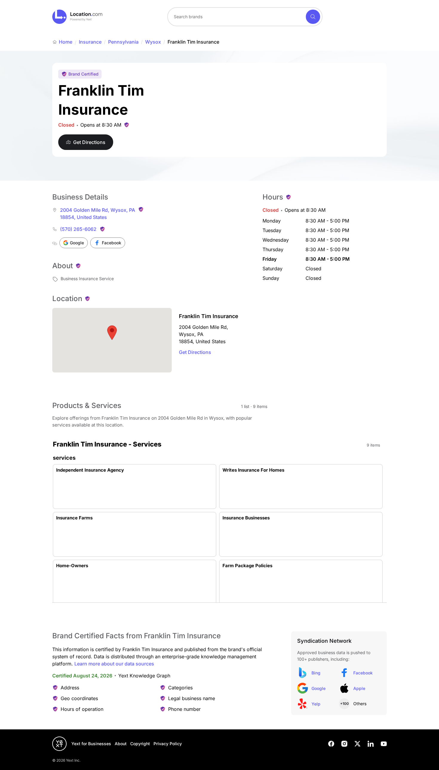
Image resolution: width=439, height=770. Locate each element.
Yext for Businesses (91, 743)
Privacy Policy (168, 743)
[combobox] (245, 16)
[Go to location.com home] (77, 17)
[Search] (313, 17)
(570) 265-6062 (78, 229)
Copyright (140, 743)
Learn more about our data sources (114, 664)
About (121, 743)
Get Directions (195, 352)
